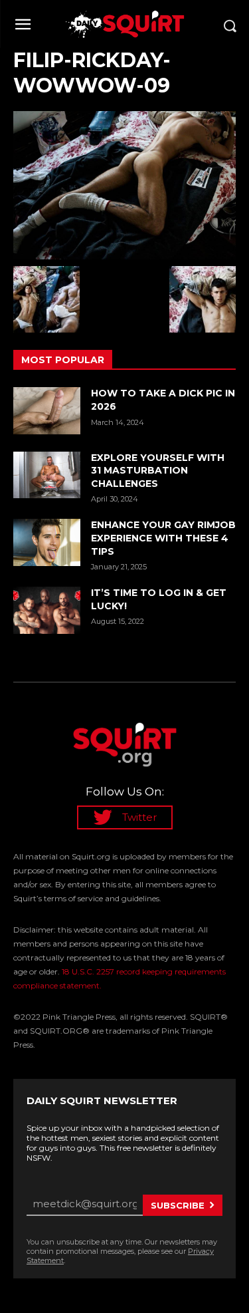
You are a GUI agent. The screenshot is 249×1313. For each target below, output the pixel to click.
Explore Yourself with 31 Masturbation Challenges (157, 471)
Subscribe (178, 1205)
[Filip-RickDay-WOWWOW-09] (124, 185)
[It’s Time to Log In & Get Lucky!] (46, 610)
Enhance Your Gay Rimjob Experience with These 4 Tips (163, 538)
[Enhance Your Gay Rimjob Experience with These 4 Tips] (46, 542)
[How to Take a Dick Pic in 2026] (46, 410)
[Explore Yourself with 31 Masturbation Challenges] (46, 475)
